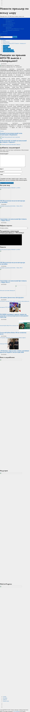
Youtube (4, 696)
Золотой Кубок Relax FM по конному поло (9, 325)
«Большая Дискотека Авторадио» (7, 290)
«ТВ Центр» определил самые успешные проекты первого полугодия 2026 (14, 351)
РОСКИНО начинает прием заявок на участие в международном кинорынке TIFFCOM (14, 315)
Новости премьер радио (8, 50)
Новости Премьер (7, 48)
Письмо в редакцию (6, 39)
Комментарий (4, 153)
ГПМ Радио (5, 47)
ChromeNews (16, 711)
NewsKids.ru (9, 21)
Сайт (1, 174)
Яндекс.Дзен (6, 701)
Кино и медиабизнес (8, 26)
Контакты (5, 31)
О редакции (6, 18)
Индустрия (9, 27)
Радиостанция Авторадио (8, 51)
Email (2, 171)
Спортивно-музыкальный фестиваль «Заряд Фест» (11, 206)
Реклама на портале (8, 24)
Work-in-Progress (15, 29)
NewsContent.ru (10, 20)
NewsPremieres (6, 45)
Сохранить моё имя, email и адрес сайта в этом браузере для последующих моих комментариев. (13, 179)
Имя (1, 169)
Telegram (5, 699)
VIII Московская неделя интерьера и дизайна (10, 187)
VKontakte (5, 698)
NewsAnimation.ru (10, 23)
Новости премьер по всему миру (14, 10)
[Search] (0, 35)
